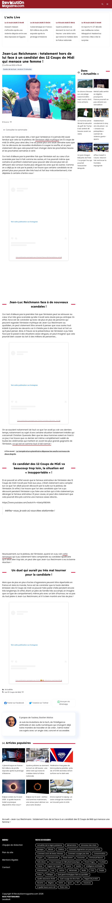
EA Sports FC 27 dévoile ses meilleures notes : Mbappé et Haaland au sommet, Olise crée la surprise (91, 33)
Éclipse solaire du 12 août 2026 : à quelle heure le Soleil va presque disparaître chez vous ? (12, 801)
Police (39, 874)
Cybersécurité (52, 858)
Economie (81, 858)
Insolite (78, 866)
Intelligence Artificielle (94, 866)
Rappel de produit (91, 879)
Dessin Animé (68, 858)
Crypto (40, 858)
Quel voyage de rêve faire (70, 879)
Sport (70, 883)
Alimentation (71, 845)
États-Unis (64, 887)
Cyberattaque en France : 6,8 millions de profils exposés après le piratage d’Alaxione (41, 32)
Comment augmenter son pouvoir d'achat (84, 849)
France (39, 866)
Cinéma (61, 849)
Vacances (87, 883)
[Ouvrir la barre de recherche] (102, 4)
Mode (84, 870)
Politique (49, 874)
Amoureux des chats (88, 845)
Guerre (68, 866)
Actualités (9, 689)
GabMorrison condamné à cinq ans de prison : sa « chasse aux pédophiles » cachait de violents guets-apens (101, 129)
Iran (53, 870)
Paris (92, 870)
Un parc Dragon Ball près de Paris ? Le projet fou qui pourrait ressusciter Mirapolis (85, 161)
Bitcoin (50, 849)
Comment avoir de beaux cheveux (50, 854)
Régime (51, 883)
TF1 (22, 692)
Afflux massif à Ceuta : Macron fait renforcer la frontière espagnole (100, 160)
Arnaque (40, 849)
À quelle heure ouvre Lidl (46, 887)
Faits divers (41, 862)
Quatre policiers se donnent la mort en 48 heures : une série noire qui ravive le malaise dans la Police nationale (67, 33)
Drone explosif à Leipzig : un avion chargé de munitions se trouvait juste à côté (61, 799)
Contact (6, 867)
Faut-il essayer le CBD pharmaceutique (65, 862)
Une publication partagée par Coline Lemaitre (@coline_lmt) (38, 420)
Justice (61, 870)
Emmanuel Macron (96, 858)
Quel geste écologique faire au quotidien (73, 874)
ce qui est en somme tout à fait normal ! (31, 443)
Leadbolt (6, 899)
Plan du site (7, 852)
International (42, 870)
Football (103, 862)
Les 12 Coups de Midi (13, 692)
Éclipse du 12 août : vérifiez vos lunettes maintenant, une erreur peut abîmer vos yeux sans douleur (37, 801)
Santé (61, 883)
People (101, 870)
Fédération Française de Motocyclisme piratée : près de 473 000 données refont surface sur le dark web (61, 769)
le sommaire (16, 130)
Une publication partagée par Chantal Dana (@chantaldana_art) (38, 257)
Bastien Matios (46, 717)
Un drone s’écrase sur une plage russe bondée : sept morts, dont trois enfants (85, 96)
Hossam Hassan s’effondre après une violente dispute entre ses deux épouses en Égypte (16, 32)
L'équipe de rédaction (12, 845)
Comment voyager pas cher (78, 854)
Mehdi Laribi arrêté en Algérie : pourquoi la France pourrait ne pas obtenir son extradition (101, 98)
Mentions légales (10, 859)
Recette (40, 883)
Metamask (73, 870)
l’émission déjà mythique (47, 139)
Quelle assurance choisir (46, 879)
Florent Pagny (90, 862)
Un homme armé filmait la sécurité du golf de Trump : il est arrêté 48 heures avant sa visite (85, 127)
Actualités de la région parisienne (49, 845)
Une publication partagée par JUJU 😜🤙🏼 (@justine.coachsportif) (38, 680)
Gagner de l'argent (54, 866)
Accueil (5, 819)
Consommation (99, 854)
